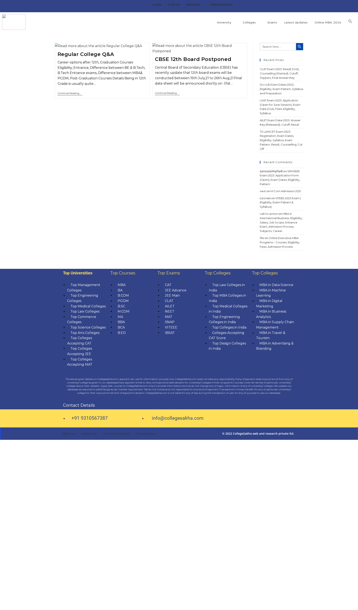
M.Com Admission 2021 (286, 191)
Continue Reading (70, 93)
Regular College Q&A (86, 54)
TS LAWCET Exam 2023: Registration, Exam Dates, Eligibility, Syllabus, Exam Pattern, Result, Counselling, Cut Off (281, 140)
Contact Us (89, 433)
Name (25, 485)
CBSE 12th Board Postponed (193, 59)
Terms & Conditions (117, 433)
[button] (350, 22)
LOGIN (156, 4)
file (262, 238)
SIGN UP (174, 4)
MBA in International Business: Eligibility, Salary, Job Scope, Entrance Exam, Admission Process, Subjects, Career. (281, 222)
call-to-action (269, 213)
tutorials (265, 198)
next (263, 191)
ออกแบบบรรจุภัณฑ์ (271, 171)
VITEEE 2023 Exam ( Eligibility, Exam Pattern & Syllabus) (280, 202)
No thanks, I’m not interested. (86, 603)
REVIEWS (193, 4)
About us (69, 433)
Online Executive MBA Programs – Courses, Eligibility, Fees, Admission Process (280, 242)
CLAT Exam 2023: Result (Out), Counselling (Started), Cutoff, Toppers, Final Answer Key (279, 73)
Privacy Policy (146, 433)
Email (24, 522)
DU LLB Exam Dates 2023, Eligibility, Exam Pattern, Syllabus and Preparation (281, 89)
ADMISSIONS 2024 (221, 4)
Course (25, 545)
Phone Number (33, 500)
